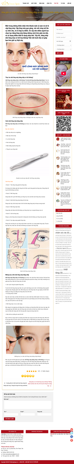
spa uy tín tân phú (62, 257)
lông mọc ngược (62, 248)
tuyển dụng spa (68, 294)
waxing (61, 301)
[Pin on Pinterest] (30, 376)
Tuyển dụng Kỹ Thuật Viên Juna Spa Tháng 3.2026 (66, 139)
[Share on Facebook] (22, 376)
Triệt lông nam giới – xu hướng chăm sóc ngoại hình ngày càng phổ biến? (66, 167)
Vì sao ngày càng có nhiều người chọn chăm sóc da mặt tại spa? (65, 174)
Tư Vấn (63, 3)
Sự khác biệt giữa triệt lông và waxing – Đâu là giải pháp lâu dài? (66, 188)
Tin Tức (56, 3)
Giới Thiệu (34, 3)
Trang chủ (26, 3)
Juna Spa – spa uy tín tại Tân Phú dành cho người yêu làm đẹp (66, 145)
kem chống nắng (59, 246)
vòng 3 (57, 301)
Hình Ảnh (41, 3)
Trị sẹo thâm (67, 288)
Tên (5, 411)
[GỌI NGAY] (71, 429)
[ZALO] (71, 433)
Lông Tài (49, 3)
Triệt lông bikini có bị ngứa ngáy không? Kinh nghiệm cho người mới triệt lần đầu (65, 159)
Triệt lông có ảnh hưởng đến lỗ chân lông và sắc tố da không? (65, 181)
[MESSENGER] (71, 436)
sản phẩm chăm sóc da (64, 261)
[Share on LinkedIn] (33, 376)
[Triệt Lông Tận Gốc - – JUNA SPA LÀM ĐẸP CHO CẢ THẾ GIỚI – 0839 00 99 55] (10, 3)
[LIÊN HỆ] (71, 440)
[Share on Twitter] (25, 376)
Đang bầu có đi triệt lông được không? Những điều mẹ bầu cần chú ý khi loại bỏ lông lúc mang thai (40, 384)
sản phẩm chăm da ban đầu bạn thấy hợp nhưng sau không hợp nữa (64, 259)
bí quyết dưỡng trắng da (60, 228)
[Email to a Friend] (28, 376)
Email (22, 411)
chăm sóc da (62, 233)
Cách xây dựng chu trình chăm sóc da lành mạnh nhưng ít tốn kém (65, 151)
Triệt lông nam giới (64, 284)
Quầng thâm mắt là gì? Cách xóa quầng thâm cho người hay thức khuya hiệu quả (65, 194)
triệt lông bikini (66, 273)
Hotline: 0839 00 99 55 (8, 452)
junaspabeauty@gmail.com (12, 454)
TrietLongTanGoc (43, 17)
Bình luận (6, 399)
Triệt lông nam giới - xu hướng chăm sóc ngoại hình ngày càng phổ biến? (63, 286)
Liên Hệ (69, 3)
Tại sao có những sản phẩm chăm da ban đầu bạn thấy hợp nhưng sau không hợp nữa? (66, 202)
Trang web (39, 411)
